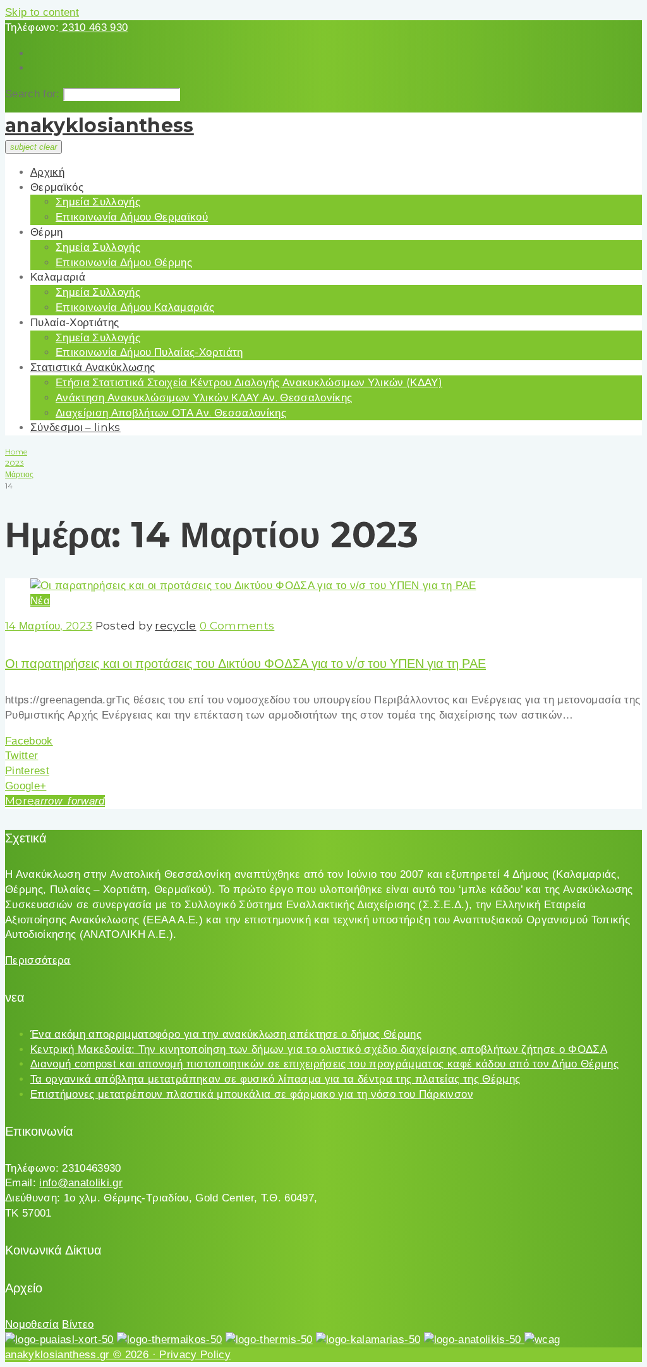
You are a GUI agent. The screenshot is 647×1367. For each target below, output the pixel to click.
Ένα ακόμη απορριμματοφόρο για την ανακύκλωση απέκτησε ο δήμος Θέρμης (225, 1034)
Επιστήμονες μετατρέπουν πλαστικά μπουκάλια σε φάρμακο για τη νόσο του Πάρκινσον (251, 1094)
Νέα (40, 600)
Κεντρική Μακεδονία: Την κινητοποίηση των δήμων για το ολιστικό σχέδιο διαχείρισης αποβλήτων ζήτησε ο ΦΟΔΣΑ (318, 1049)
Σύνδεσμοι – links (75, 427)
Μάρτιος (19, 474)
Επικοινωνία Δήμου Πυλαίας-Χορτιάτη (149, 352)
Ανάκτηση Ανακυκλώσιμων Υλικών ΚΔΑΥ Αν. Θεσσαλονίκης (204, 397)
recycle (175, 625)
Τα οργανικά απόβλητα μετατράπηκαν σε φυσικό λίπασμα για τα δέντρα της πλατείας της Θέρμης (275, 1079)
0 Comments (237, 625)
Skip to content (42, 12)
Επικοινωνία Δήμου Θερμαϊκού (132, 216)
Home (16, 451)
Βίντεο (78, 1324)
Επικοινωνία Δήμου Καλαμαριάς (135, 307)
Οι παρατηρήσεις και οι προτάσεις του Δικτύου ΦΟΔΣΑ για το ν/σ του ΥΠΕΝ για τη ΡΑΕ (245, 663)
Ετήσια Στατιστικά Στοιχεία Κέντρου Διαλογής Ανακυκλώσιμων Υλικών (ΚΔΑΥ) (249, 382)
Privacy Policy (195, 1355)
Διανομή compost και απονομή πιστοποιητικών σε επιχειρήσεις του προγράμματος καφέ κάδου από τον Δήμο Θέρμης (324, 1064)
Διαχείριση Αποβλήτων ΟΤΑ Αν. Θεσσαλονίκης (171, 412)
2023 (14, 463)
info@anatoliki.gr (81, 1183)
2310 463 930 (93, 27)
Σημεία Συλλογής (98, 201)
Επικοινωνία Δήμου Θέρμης (124, 262)
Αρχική (47, 172)
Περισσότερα (38, 960)
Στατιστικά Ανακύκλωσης (92, 367)
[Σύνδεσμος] (253, 586)
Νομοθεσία (32, 1324)
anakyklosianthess (99, 125)
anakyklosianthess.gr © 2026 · (82, 1355)
